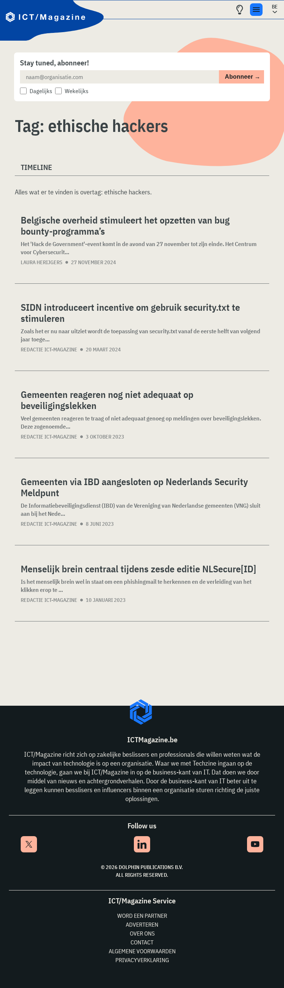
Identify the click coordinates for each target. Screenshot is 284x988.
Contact (142, 942)
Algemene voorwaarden (142, 951)
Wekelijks (76, 91)
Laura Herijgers (41, 262)
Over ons (142, 933)
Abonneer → (242, 77)
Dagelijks (41, 91)
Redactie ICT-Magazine (49, 349)
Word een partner (142, 915)
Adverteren (142, 924)
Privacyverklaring (142, 960)
